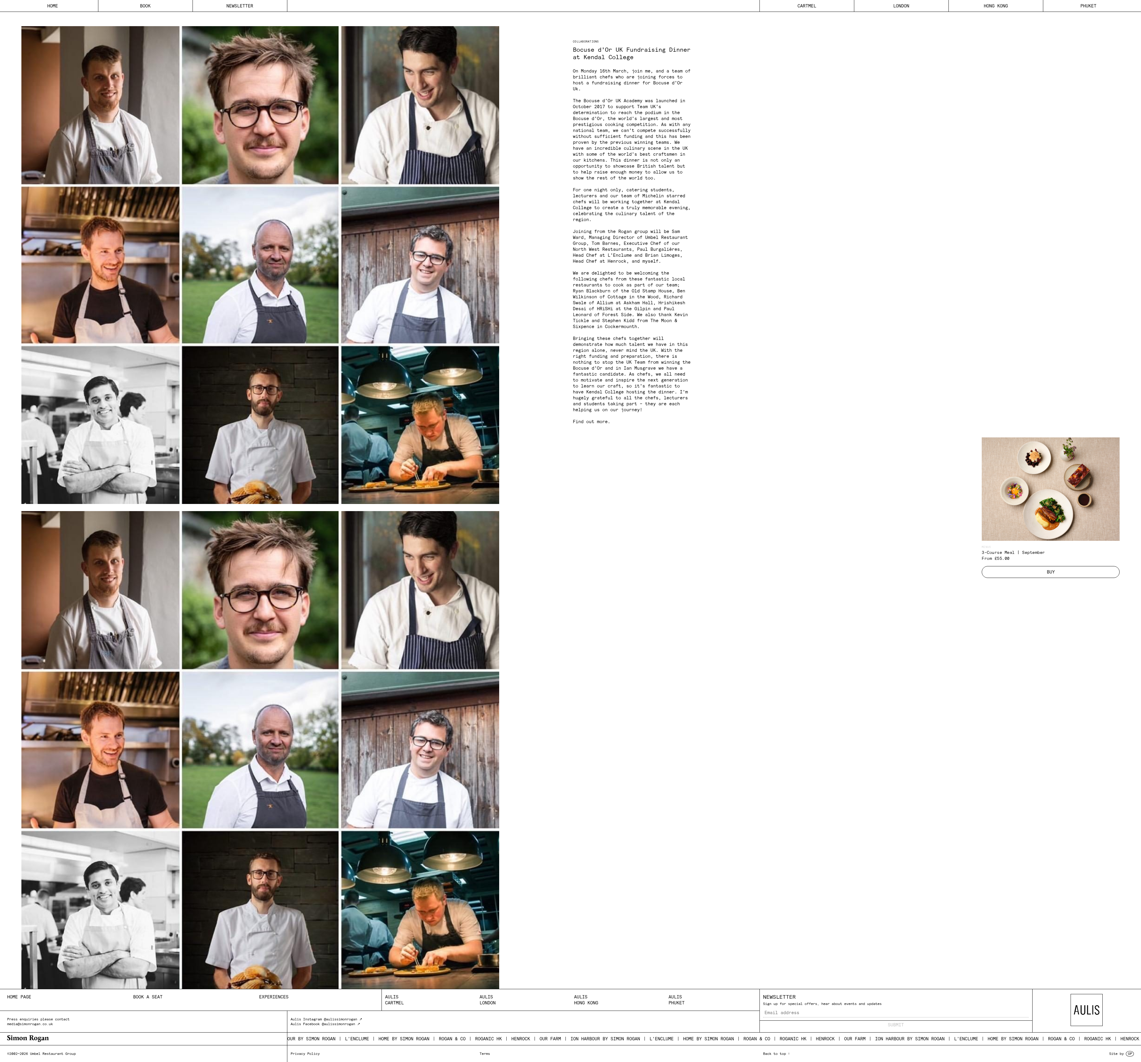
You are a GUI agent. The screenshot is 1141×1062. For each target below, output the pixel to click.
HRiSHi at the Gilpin (623, 308)
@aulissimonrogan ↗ (343, 1019)
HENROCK (417, 1038)
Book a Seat (148, 997)
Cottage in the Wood (633, 297)
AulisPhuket (677, 1000)
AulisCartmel (394, 1000)
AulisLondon (488, 1000)
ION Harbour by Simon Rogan (502, 1038)
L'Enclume (558, 1038)
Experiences (274, 997)
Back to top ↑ (776, 1053)
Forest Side (617, 314)
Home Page (19, 997)
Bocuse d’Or (587, 118)
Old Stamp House (652, 291)
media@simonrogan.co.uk (30, 1024)
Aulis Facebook (305, 1024)
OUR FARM (447, 1038)
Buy (1051, 572)
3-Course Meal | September (1013, 552)
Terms (485, 1053)
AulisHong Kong (586, 1000)
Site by (1120, 1053)
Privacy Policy (305, 1053)
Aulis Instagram (306, 1019)
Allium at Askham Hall (625, 302)
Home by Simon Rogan (300, 1038)
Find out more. (591, 421)
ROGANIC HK (385, 1038)
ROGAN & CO (349, 1038)
